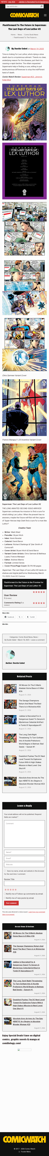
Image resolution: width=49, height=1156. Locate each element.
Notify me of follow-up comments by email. (24, 894)
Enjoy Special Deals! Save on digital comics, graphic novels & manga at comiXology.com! (21, 1039)
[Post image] (10, 688)
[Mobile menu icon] (45, 15)
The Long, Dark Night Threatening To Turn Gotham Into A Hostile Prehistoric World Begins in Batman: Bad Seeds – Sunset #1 (31, 740)
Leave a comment (38, 640)
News (35, 637)
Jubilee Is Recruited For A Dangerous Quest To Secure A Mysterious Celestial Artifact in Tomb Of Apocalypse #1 (32, 720)
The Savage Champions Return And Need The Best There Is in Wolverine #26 (30, 703)
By (10, 640)
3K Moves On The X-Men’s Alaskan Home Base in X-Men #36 (31, 688)
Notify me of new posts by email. (20, 898)
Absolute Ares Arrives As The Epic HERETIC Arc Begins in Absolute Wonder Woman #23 (32, 781)
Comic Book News (26, 637)
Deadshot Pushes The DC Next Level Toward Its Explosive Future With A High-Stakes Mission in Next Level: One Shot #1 (32, 762)
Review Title (9, 879)
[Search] (41, 6)
